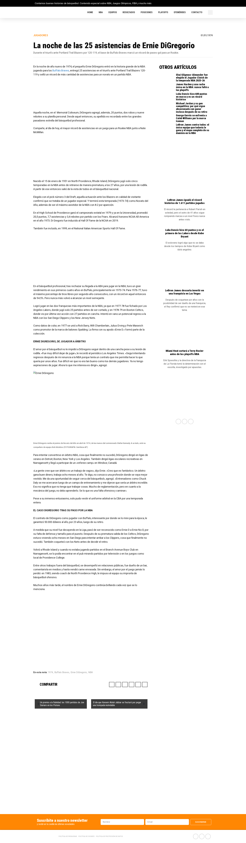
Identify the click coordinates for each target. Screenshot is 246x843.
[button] (210, 12)
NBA (101, 12)
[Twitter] (205, 3)
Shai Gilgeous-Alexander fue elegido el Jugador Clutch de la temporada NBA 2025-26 (192, 77)
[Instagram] (210, 3)
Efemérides (180, 12)
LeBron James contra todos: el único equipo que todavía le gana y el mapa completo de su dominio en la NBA (192, 129)
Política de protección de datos (109, 836)
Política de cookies (86, 836)
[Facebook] (200, 3)
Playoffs (163, 12)
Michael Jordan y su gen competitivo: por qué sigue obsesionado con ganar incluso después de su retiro (191, 107)
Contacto (196, 12)
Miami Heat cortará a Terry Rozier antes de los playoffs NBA (185, 352)
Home (90, 12)
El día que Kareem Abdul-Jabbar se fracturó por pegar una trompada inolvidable (117, 704)
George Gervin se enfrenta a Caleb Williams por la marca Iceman (191, 118)
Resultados (129, 12)
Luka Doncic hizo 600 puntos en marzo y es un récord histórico (191, 96)
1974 (50, 672)
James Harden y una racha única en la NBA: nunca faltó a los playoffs (192, 87)
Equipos (112, 12)
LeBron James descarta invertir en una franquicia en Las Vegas (184, 292)
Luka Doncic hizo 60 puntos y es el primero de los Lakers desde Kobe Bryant (184, 233)
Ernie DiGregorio (79, 672)
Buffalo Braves (60, 70)
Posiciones (146, 12)
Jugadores (40, 35)
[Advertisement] (91, 94)
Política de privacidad (68, 836)
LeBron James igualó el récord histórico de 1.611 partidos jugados (185, 201)
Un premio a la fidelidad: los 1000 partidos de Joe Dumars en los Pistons (62, 704)
